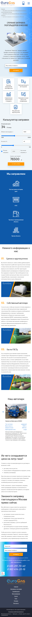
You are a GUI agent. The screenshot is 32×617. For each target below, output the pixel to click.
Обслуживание (16, 593)
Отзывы (16, 601)
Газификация (16, 591)
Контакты (16, 603)
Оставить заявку (16, 163)
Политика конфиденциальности (16, 611)
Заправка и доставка (16, 589)
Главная (16, 586)
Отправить (16, 70)
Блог (16, 598)
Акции (16, 596)
